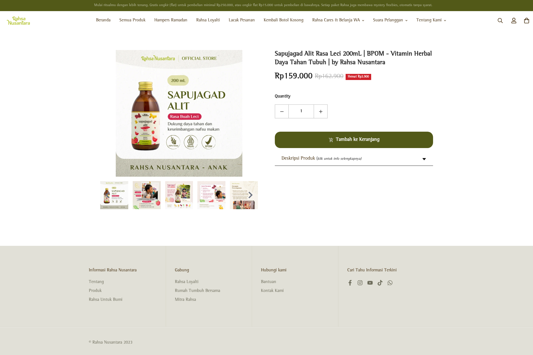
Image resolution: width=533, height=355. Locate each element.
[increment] (321, 111)
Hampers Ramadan (170, 20)
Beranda (103, 20)
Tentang (96, 282)
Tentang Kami (429, 20)
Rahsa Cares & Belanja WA (336, 20)
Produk (95, 291)
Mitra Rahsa (185, 300)
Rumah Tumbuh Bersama (197, 291)
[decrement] (282, 111)
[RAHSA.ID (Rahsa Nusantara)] (18, 20)
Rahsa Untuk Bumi (105, 300)
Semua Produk (132, 20)
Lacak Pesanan (242, 20)
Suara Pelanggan (388, 20)
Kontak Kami (272, 291)
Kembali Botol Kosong (283, 20)
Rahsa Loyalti (208, 20)
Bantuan (268, 282)
